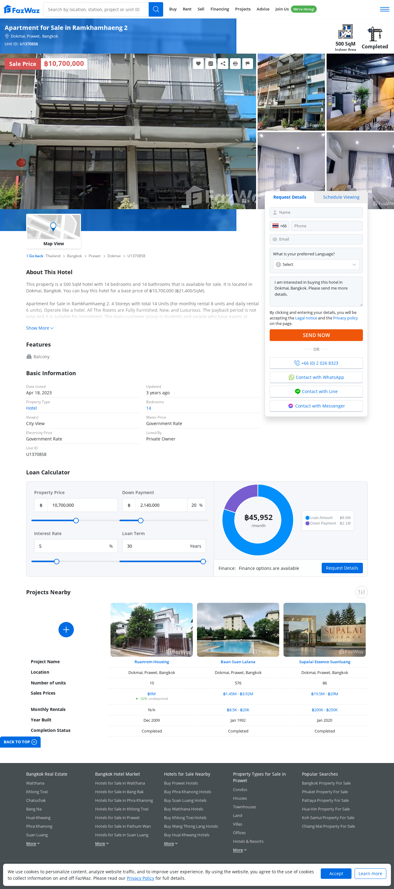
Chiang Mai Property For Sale (328, 826)
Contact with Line (320, 391)
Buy (173, 9)
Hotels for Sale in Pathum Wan (123, 826)
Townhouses (244, 807)
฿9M (151, 693)
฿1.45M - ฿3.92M (238, 693)
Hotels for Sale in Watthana (120, 783)
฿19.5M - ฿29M (324, 693)
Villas (237, 824)
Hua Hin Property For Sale (326, 809)
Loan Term (133, 533)
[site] (21, 9)
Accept (336, 873)
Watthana (35, 783)
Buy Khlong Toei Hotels (185, 817)
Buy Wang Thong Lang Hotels (191, 826)
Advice (263, 9)
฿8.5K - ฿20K (238, 709)
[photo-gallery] (291, 92)
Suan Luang (37, 835)
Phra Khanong (39, 826)
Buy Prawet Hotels (181, 783)
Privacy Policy (140, 878)
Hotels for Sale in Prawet (117, 817)
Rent (187, 9)
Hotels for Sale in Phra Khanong (124, 800)
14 (148, 408)
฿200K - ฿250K (325, 709)
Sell (201, 9)
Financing (220, 9)
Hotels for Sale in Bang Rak (119, 791)
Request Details (289, 197)
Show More (37, 328)
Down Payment (138, 492)
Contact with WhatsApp (320, 377)
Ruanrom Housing (152, 661)
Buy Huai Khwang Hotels (186, 835)
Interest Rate (48, 533)
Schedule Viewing (341, 197)
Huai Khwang (38, 817)
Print (235, 63)
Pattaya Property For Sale (325, 800)
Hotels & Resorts (248, 841)
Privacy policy (345, 318)
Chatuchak (36, 800)
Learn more (370, 873)
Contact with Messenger (320, 406)
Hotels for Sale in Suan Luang (121, 835)
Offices (239, 832)
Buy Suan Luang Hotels (185, 800)
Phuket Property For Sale (325, 791)
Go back (35, 255)
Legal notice (306, 318)
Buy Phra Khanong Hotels (187, 791)
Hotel (31, 408)
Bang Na (34, 809)
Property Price (49, 492)
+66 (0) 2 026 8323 (319, 363)
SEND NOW (316, 335)
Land (237, 815)
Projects (243, 9)
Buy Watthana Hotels (183, 809)
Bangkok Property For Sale (326, 783)
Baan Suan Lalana (238, 661)
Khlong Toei (37, 791)
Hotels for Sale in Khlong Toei (121, 809)
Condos (240, 789)
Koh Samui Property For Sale (328, 817)
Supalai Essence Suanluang (324, 661)
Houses (240, 798)
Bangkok (50, 36)
